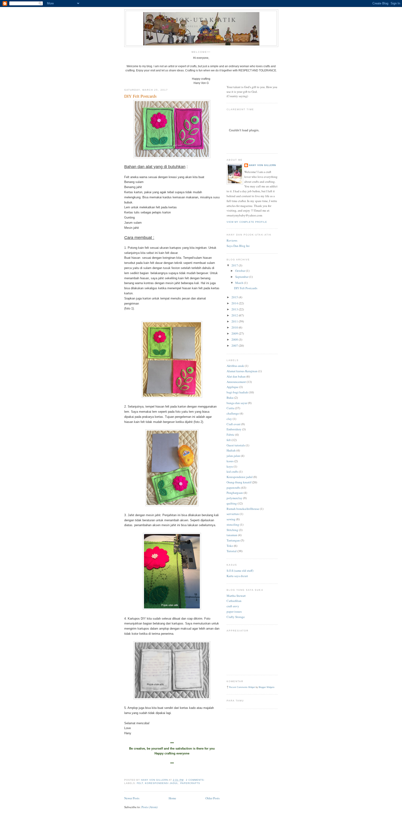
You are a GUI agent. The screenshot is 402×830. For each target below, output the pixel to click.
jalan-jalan (233, 456)
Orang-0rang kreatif (239, 482)
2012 (235, 315)
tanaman (232, 535)
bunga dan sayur (237, 403)
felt (140, 783)
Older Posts (212, 798)
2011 (235, 321)
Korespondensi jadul (161, 783)
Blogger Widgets (267, 687)
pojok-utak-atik (201, 19)
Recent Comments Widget (242, 687)
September (242, 277)
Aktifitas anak (235, 366)
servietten (233, 514)
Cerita (230, 408)
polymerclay (234, 498)
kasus (230, 461)
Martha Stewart (236, 596)
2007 (235, 345)
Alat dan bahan (236, 376)
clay (229, 419)
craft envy (233, 606)
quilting (232, 503)
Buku (230, 397)
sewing (231, 519)
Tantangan (233, 540)
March (239, 283)
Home (172, 798)
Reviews (232, 240)
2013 (235, 309)
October (240, 271)
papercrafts (190, 783)
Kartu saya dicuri (237, 576)
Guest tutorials (236, 445)
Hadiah (231, 450)
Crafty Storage (236, 617)
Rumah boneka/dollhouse (243, 509)
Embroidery (234, 429)
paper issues (234, 611)
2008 (235, 339)
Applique (232, 387)
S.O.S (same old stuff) (240, 570)
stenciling (233, 524)
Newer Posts (131, 798)
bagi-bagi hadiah (237, 392)
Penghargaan (235, 493)
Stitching (232, 530)
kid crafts (232, 471)
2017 (235, 265)
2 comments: (196, 780)
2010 (235, 327)
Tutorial (232, 551)
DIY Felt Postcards (140, 96)
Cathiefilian (234, 601)
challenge (233, 413)
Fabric (230, 434)
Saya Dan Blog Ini (238, 246)
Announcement (236, 382)
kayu (230, 466)
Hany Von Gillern (262, 165)
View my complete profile (247, 222)
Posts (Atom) (149, 807)
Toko (230, 546)
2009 (235, 333)
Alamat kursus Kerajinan (242, 371)
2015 (235, 297)
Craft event (234, 424)
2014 (235, 303)
